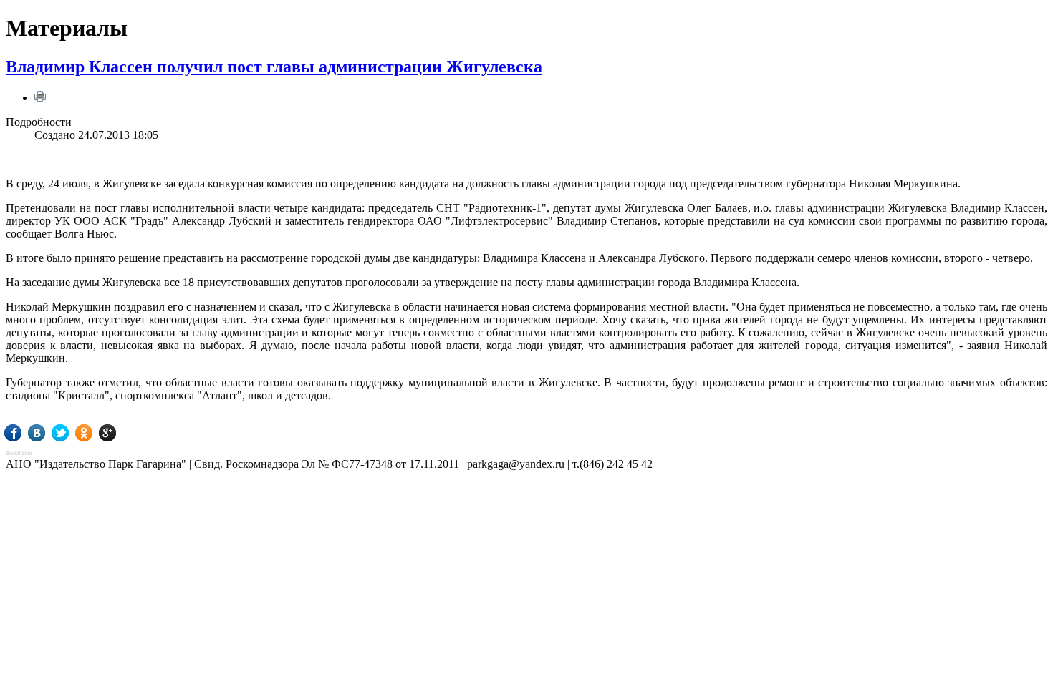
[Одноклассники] (94, 432)
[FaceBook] (23, 432)
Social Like (19, 453)
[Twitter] (70, 432)
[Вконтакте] (47, 432)
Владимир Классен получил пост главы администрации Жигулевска (274, 66)
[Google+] (117, 432)
